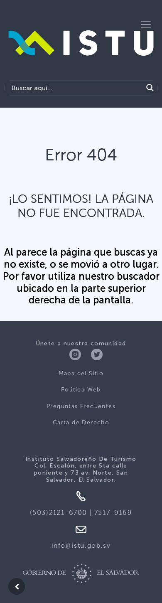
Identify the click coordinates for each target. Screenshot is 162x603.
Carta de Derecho (81, 422)
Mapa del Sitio (81, 373)
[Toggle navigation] (146, 24)
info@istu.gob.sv (81, 545)
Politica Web (81, 389)
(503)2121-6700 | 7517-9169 (81, 513)
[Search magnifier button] (150, 88)
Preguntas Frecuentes (81, 406)
